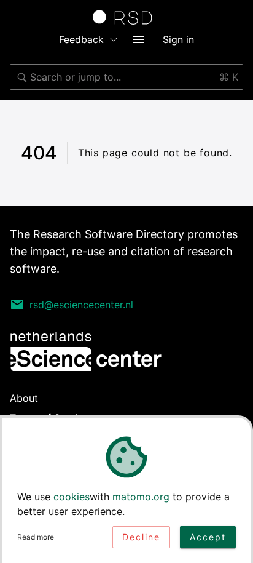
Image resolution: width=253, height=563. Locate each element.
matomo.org (140, 496)
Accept (208, 537)
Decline (141, 537)
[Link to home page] (126, 17)
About (24, 398)
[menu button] (138, 39)
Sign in (178, 39)
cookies (71, 496)
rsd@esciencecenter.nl (81, 304)
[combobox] (126, 77)
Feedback (81, 39)
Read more (35, 536)
